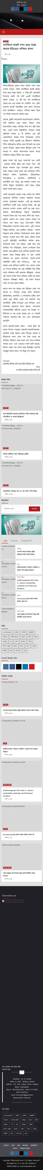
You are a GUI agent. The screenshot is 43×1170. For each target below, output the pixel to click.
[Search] (39, 32)
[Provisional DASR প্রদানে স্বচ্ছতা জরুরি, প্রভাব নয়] (8, 595)
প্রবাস (16, 641)
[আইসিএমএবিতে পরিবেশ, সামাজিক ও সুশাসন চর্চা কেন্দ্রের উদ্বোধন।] (8, 564)
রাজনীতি (5, 651)
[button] (3, 31)
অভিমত (18, 595)
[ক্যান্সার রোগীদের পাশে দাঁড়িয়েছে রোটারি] (21, 437)
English (23, 5)
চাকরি (29, 637)
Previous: (18, 362)
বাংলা (18, 5)
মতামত (34, 646)
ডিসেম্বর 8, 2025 (8, 420)
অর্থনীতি (23, 632)
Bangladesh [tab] (26, 540)
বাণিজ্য (30, 641)
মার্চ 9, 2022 (8, 54)
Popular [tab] (14, 540)
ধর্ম (11, 641)
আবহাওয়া (5, 637)
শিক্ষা (11, 651)
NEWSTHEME (12, 1166)
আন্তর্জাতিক (31, 632)
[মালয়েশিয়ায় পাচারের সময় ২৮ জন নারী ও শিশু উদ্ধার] (21, 474)
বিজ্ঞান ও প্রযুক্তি (6, 646)
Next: (28, 368)
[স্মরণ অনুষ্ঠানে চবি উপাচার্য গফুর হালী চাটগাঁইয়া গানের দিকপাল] (8, 610)
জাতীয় (35, 637)
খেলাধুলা (23, 637)
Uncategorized (7, 632)
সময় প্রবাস (18, 651)
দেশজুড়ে (19, 548)
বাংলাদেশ (6, 41)
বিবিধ (22, 646)
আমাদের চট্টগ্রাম (20, 577)
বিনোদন (15, 646)
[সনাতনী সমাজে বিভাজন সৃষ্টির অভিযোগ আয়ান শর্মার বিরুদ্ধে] (8, 547)
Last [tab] (5, 540)
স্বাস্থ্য (25, 651)
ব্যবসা (18, 564)
